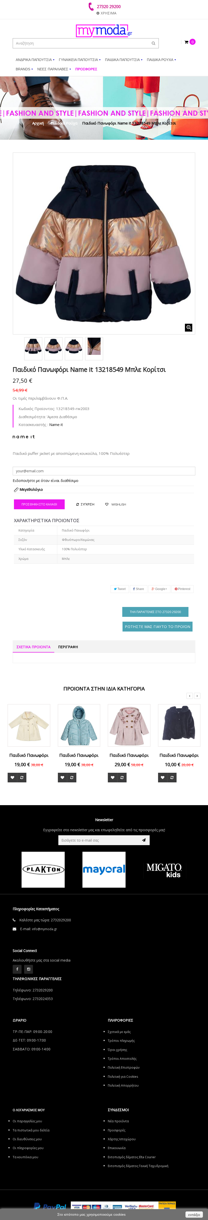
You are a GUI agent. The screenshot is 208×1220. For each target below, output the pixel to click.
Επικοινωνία (117, 1148)
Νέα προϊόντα (118, 1121)
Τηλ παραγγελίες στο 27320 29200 (155, 612)
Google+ (160, 589)
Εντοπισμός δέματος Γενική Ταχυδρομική (138, 1166)
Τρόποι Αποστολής (122, 1058)
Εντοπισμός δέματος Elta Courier (132, 1157)
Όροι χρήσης (117, 1050)
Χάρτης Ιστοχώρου (122, 1139)
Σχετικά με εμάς (119, 1032)
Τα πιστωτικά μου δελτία (31, 1130)
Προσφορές (116, 1130)
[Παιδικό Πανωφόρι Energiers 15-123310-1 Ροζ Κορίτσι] (129, 724)
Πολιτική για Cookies (123, 1076)
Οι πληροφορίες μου (28, 1148)
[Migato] (111, 869)
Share (139, 589)
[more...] (23, 436)
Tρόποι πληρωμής (121, 1041)
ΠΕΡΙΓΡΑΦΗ (68, 646)
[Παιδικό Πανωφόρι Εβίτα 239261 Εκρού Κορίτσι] (29, 724)
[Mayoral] (50, 869)
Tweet (121, 589)
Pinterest (183, 589)
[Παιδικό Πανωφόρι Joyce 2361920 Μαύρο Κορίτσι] (179, 724)
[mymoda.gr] (104, 31)
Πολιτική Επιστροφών (124, 1067)
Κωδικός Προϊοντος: (37, 408)
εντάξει (194, 1215)
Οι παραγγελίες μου (27, 1121)
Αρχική (38, 123)
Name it (56, 424)
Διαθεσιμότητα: (32, 416)
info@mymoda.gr (44, 929)
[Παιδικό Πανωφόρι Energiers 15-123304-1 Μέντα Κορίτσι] (79, 724)
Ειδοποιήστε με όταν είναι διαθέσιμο (45, 480)
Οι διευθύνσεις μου (27, 1139)
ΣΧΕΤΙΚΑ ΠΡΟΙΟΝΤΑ (33, 646)
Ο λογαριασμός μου (29, 1110)
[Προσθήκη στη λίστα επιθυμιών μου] (12, 777)
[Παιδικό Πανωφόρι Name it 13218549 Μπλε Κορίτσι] (33, 346)
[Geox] (172, 869)
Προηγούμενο (18, 347)
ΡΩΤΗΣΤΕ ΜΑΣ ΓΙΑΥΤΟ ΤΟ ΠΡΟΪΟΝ (157, 626)
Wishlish (118, 504)
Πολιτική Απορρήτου (123, 1085)
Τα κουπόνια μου (25, 1157)
